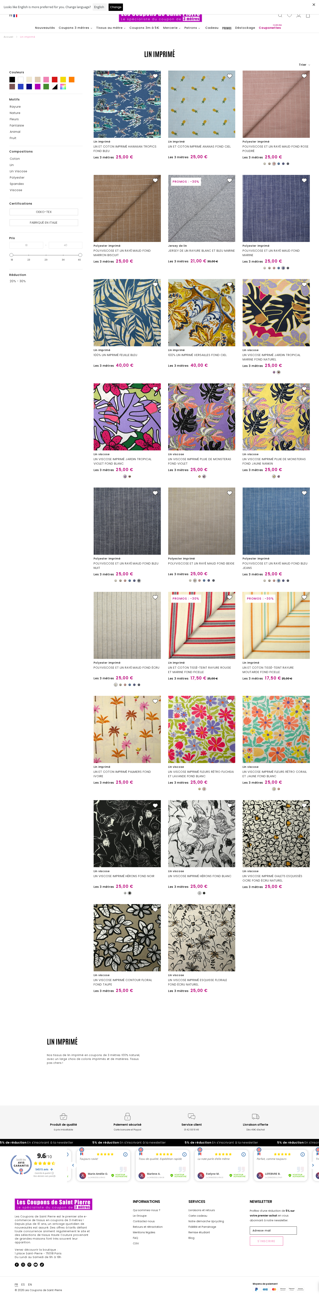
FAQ (135, 1238)
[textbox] (26, 245)
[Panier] (308, 16)
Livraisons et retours (201, 1210)
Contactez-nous (144, 1221)
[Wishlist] (289, 16)
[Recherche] (280, 16)
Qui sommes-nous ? (146, 1210)
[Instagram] (23, 1265)
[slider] (11, 255)
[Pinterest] (29, 1265)
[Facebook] (17, 1265)
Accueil (8, 36)
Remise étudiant (199, 1232)
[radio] (265, 164)
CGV (136, 1243)
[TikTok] (42, 1265)
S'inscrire (266, 1241)
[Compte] (298, 16)
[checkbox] (44, 107)
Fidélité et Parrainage (202, 1227)
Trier (303, 65)
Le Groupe (140, 1216)
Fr (11, 15)
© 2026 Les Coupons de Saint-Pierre (38, 1290)
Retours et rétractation (148, 1227)
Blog (191, 1238)
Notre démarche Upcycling (206, 1221)
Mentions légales (144, 1232)
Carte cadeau (197, 1216)
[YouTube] (36, 1265)
